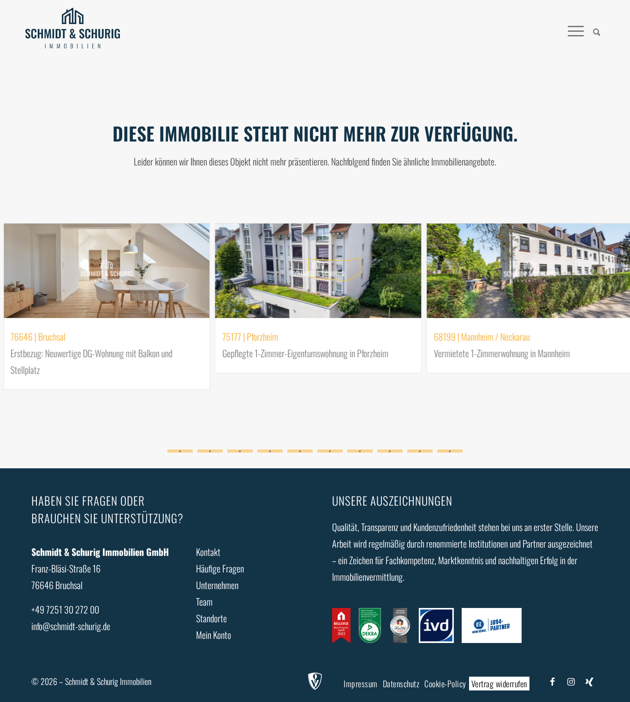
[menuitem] (596, 30)
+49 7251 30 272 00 (65, 609)
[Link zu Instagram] (571, 681)
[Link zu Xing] (589, 681)
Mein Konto (213, 635)
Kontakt (208, 552)
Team (204, 601)
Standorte (211, 618)
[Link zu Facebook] (552, 681)
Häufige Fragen (220, 568)
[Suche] (596, 30)
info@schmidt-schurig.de (70, 626)
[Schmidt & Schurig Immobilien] (72, 30)
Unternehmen (217, 585)
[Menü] (575, 30)
